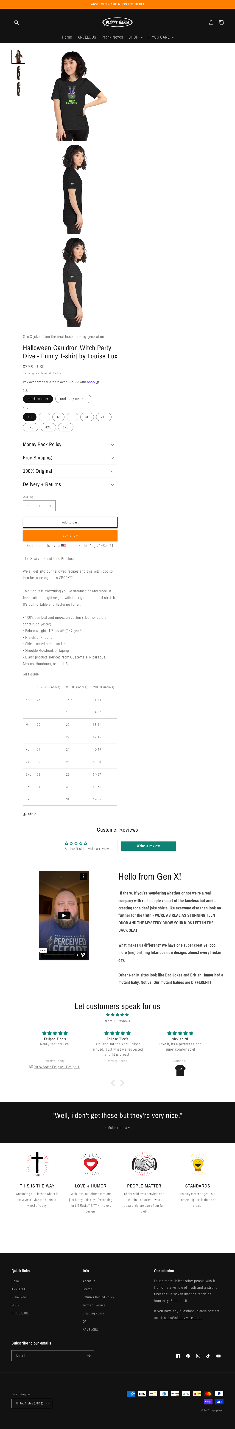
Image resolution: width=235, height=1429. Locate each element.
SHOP (15, 1305)
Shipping (28, 373)
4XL (48, 427)
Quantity (28, 496)
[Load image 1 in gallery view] (18, 56)
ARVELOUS (19, 1289)
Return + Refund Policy (98, 1297)
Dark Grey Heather (73, 399)
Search (87, 1289)
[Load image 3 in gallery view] (18, 89)
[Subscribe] (89, 1355)
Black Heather (38, 399)
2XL (104, 417)
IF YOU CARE (20, 1313)
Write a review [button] (148, 846)
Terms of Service (94, 1305)
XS (30, 417)
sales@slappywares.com (183, 1318)
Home (15, 1281)
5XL (66, 427)
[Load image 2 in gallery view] (18, 73)
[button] (16, 22)
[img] (117, 1014)
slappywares (217, 1410)
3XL (31, 427)
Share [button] (32, 814)
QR (85, 1321)
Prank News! (20, 1297)
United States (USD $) (29, 1403)
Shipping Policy (93, 1313)
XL (87, 417)
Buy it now (70, 535)
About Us (89, 1281)
